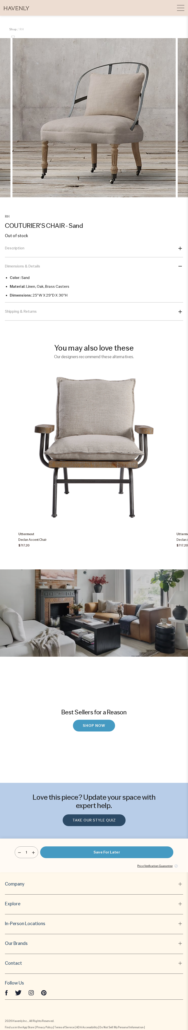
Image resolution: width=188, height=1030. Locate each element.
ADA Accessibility (87, 1027)
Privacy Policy (44, 1027)
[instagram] (31, 992)
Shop (13, 29)
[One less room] (19, 852)
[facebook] (6, 992)
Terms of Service (64, 1027)
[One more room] (33, 852)
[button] (16, 8)
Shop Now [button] (94, 725)
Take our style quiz (94, 820)
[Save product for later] (13, 40)
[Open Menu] (180, 7)
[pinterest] (44, 992)
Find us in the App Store (19, 1027)
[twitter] (18, 992)
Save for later (107, 852)
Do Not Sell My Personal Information (121, 1027)
